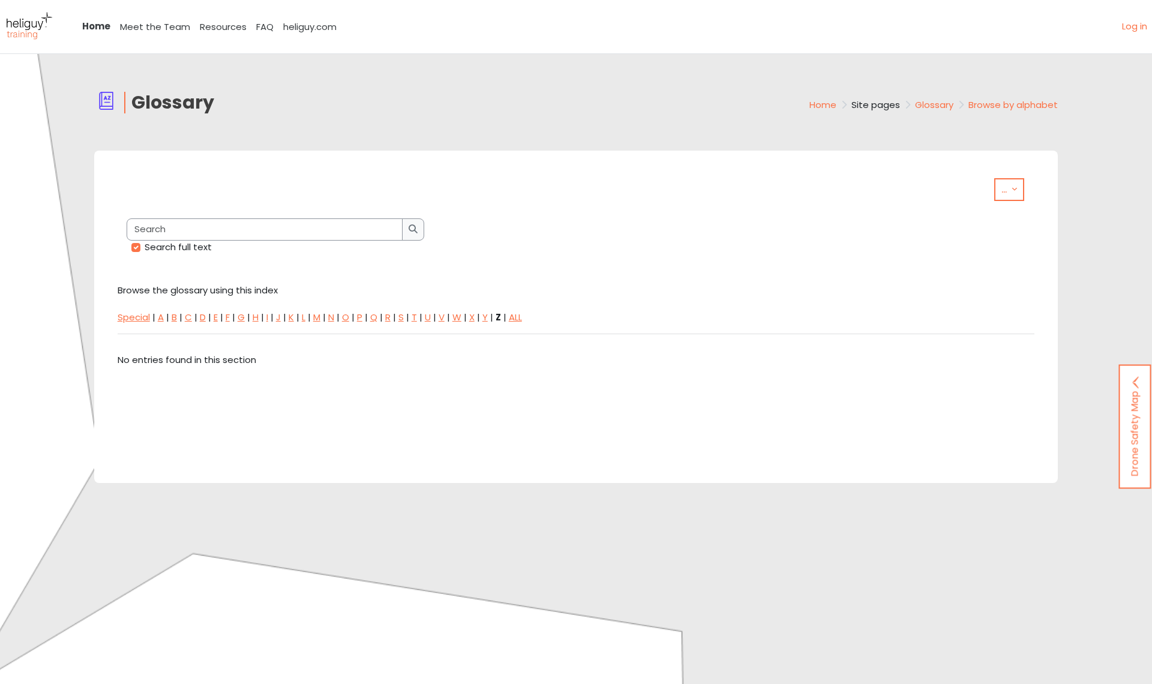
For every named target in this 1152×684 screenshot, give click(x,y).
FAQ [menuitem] (265, 26)
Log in (1134, 26)
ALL (515, 317)
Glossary (934, 104)
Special (134, 317)
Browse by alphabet (1013, 104)
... (1012, 189)
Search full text (178, 247)
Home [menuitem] (96, 26)
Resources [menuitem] (223, 26)
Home (822, 104)
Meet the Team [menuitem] (155, 26)
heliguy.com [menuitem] (310, 26)
